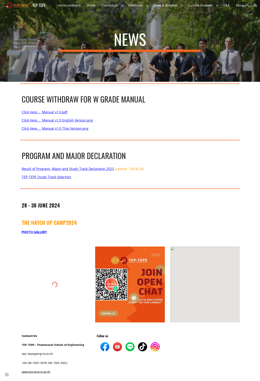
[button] (255, 5)
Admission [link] (135, 5)
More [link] (240, 5)
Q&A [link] (226, 5)
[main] (130, 40)
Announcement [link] (70, 5)
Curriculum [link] (110, 5)
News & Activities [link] (165, 5)
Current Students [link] (200, 5)
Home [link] (91, 5)
